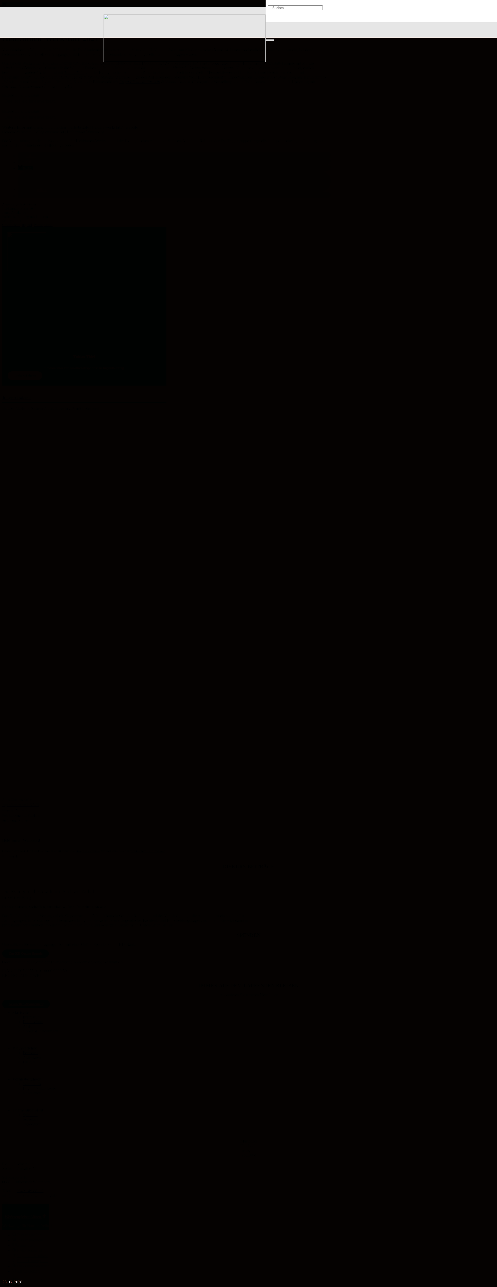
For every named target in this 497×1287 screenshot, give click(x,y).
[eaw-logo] (185, 60)
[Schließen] (270, 40)
